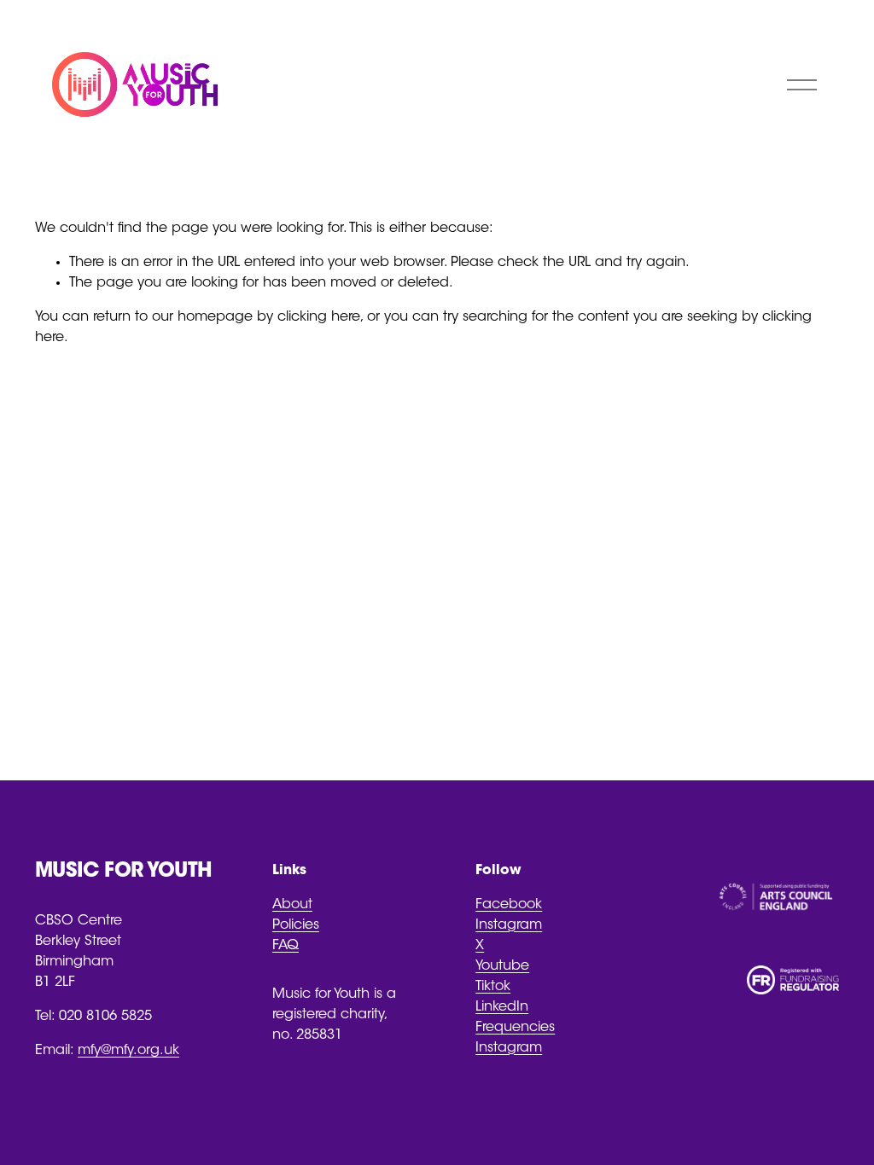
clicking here (318, 317)
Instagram (508, 925)
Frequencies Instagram (515, 1038)
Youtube (502, 966)
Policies (295, 925)
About (292, 905)
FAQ (285, 946)
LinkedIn (501, 1007)
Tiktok (492, 987)
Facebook (508, 905)
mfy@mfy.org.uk (128, 1051)
